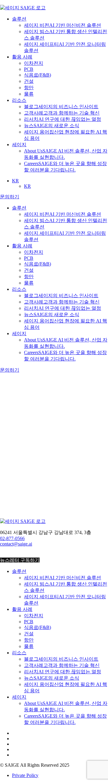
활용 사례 (22, 56)
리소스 (19, 100)
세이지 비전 (62, 25)
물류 (29, 93)
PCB (28, 69)
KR (15, 180)
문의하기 (9, 196)
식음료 (37, 74)
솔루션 (19, 18)
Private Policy (25, 775)
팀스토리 (21, 534)
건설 (29, 81)
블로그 (61, 106)
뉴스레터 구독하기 (20, 560)
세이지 (19, 144)
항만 (29, 87)
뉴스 (51, 125)
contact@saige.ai (16, 543)
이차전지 (33, 63)
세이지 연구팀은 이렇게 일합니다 (54, 448)
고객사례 (62, 112)
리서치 (62, 119)
